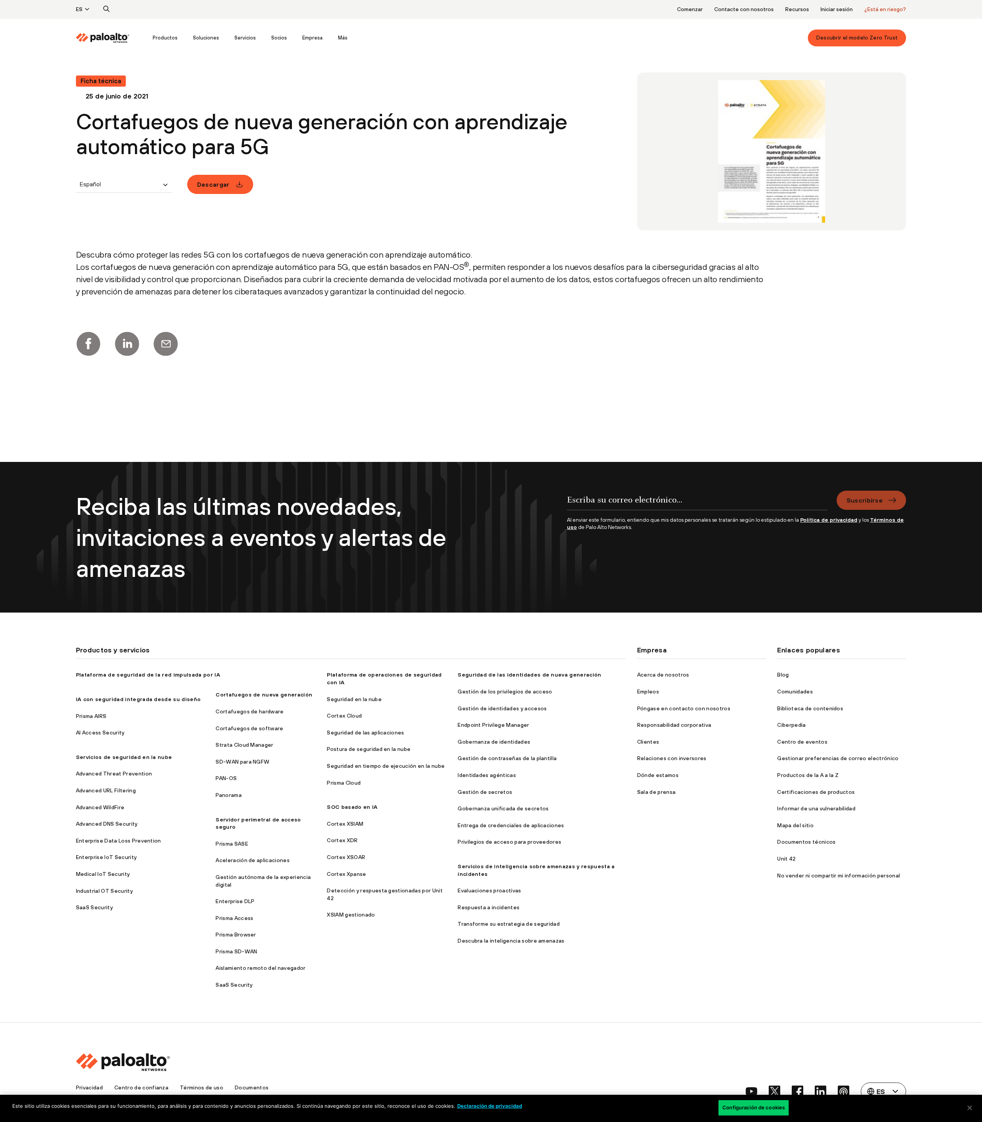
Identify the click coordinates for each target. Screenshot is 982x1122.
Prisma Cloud (344, 783)
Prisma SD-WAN (236, 951)
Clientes (648, 742)
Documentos (252, 1087)
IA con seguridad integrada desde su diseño (138, 699)
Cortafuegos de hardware (249, 711)
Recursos (797, 9)
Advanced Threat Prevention (114, 773)
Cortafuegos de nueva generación (264, 695)
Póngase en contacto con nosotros (683, 708)
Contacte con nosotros (744, 9)
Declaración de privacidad (489, 1106)
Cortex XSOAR (346, 857)
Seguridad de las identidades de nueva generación (529, 675)
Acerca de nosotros (663, 675)
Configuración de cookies (753, 1107)
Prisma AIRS (91, 716)
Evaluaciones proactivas (489, 890)
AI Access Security (100, 732)
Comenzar (690, 9)
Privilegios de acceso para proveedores (509, 842)
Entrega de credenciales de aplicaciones (511, 825)
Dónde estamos (658, 775)
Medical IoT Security (103, 874)
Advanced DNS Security (107, 824)
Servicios (245, 38)
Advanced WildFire (100, 807)
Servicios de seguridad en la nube (124, 757)
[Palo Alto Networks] (103, 38)
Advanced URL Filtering (106, 790)
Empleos (648, 691)
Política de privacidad (828, 520)
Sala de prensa (656, 792)
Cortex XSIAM (345, 824)
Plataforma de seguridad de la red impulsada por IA (148, 675)
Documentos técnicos (806, 842)
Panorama (229, 795)
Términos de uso (201, 1087)
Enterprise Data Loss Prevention (118, 841)
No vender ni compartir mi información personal (838, 875)
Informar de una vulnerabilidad (816, 808)
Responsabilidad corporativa (674, 725)
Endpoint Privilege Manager (493, 725)
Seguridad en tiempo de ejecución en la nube (386, 766)
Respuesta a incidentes (488, 907)
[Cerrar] (969, 1107)
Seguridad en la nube (354, 699)
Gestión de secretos (485, 792)
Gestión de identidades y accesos (502, 708)
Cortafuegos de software (249, 728)
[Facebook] (88, 344)
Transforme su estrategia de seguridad (509, 924)
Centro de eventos (802, 742)
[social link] (751, 1091)
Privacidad (89, 1087)
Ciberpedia (791, 725)
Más (343, 38)
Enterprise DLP (235, 901)
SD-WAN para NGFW (242, 762)
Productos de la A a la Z (808, 775)
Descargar (213, 184)
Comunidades (795, 691)
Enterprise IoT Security (106, 857)
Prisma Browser (236, 934)
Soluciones (206, 38)
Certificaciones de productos (816, 792)
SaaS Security (94, 907)
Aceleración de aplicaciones (253, 860)
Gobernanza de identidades (494, 742)
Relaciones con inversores (672, 758)
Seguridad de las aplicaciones (365, 732)
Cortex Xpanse (346, 874)
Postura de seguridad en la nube (368, 749)
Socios (279, 38)
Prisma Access (234, 918)
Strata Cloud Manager (244, 745)
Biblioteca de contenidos (810, 708)
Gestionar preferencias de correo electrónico (837, 758)
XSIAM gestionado (351, 915)
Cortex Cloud (344, 716)
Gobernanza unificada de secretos (503, 808)
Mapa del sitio (795, 825)
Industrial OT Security (104, 891)
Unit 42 (786, 859)
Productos (165, 38)
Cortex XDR (342, 840)
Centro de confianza (141, 1087)
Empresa (312, 38)
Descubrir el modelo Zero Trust (857, 37)
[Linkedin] (127, 344)
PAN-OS (226, 778)
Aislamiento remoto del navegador (260, 968)
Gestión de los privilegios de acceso (505, 691)
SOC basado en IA (352, 807)
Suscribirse (865, 500)
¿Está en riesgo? (885, 9)
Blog (783, 675)
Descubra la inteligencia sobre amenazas (511, 941)
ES (79, 9)
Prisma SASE (232, 844)
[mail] (165, 344)
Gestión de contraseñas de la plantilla (507, 758)
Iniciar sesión (837, 9)
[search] (106, 9)
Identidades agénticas (487, 775)
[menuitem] (110, 38)
